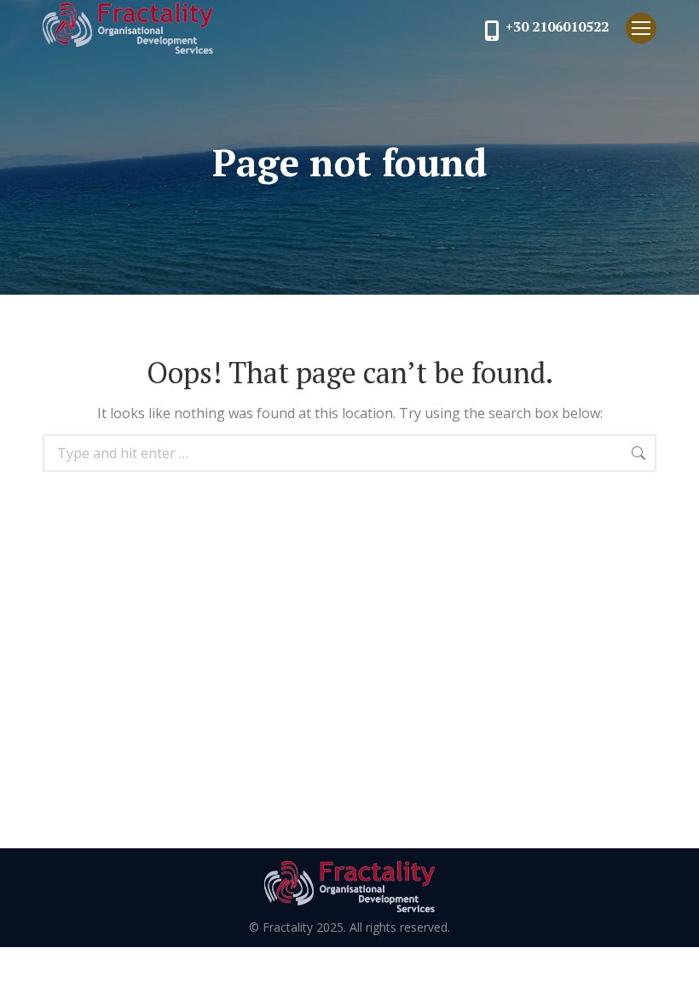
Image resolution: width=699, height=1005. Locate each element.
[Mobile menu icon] (641, 28)
